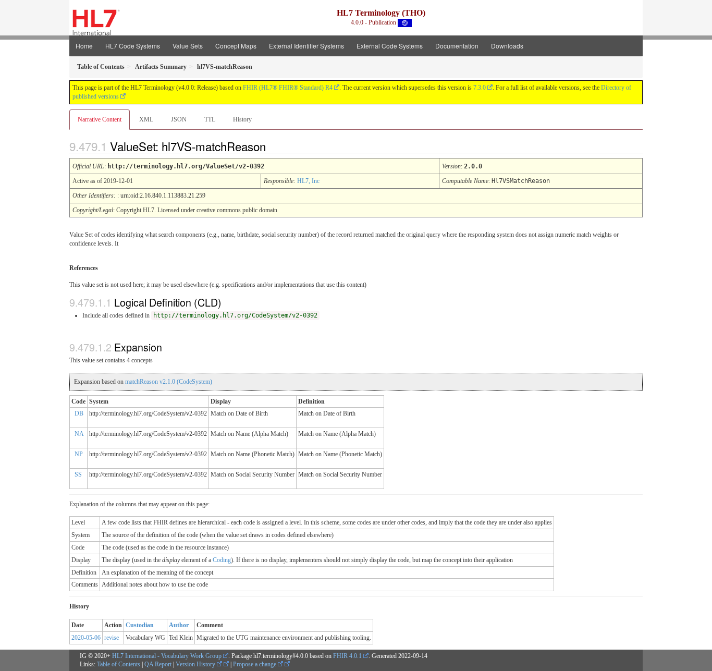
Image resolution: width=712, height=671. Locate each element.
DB (79, 413)
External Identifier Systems (306, 45)
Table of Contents (118, 664)
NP (79, 454)
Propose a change (255, 664)
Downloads (507, 45)
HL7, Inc (308, 181)
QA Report (157, 664)
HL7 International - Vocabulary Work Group (167, 656)
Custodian (140, 625)
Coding (222, 560)
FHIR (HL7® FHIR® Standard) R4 (288, 87)
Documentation (456, 45)
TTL (209, 119)
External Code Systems (390, 45)
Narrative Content (99, 119)
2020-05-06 (86, 637)
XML (146, 119)
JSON (179, 119)
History (242, 119)
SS (78, 474)
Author (179, 625)
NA (79, 433)
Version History (196, 664)
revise (111, 637)
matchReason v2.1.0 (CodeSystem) (168, 381)
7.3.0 (479, 87)
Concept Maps (235, 45)
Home (84, 45)
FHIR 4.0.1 (347, 656)
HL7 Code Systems (132, 45)
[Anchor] (274, 146)
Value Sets (188, 45)
